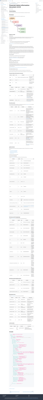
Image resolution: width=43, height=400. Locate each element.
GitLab (16, 396)
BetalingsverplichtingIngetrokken (14, 152)
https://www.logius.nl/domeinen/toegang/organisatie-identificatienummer (18, 67)
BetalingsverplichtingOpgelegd (13, 151)
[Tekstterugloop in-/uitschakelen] (32, 333)
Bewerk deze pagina (12, 388)
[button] (4, 4)
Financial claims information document (38, 5)
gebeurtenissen (28, 138)
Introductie (4, 396)
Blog (28, 396)
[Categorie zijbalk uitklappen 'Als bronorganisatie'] (7, 40)
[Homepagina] (9, 2)
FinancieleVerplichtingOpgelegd (13, 150)
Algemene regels (37, 4)
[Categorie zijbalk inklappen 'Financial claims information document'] (7, 19)
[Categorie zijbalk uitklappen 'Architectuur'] (7, 37)
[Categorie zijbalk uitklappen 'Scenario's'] (7, 5)
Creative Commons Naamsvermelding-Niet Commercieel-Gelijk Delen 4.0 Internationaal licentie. (27, 398)
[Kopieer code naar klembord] (33, 333)
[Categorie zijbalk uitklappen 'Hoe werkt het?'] (7, 3)
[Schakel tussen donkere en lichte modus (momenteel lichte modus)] (42, 0)
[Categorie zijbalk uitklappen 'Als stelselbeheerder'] (7, 41)
